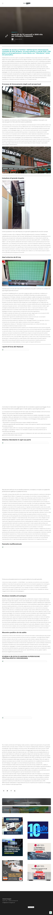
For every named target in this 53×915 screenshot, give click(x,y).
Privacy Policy (31, 907)
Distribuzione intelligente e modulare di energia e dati (27, 802)
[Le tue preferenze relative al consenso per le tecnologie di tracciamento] (50, 912)
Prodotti (15, 32)
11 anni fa (20, 39)
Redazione (16, 39)
